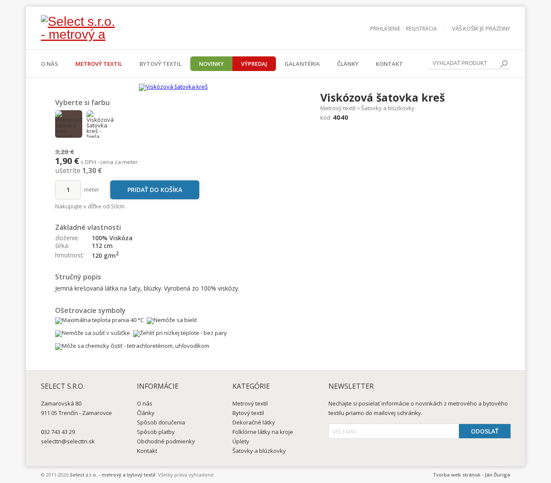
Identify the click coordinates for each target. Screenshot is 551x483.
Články (348, 64)
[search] (504, 64)
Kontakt (389, 64)
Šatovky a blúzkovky (388, 108)
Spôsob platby (156, 432)
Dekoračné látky (253, 422)
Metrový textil (98, 64)
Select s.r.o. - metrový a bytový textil (112, 474)
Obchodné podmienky (166, 441)
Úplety (240, 441)
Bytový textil (160, 64)
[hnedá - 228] (69, 124)
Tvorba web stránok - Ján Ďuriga (471, 474)
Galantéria (302, 64)
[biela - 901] (100, 124)
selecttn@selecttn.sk (68, 441)
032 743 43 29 (58, 432)
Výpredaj (254, 64)
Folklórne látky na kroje (262, 432)
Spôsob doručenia (161, 422)
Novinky (211, 64)
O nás (49, 64)
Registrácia (421, 28)
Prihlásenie (385, 28)
